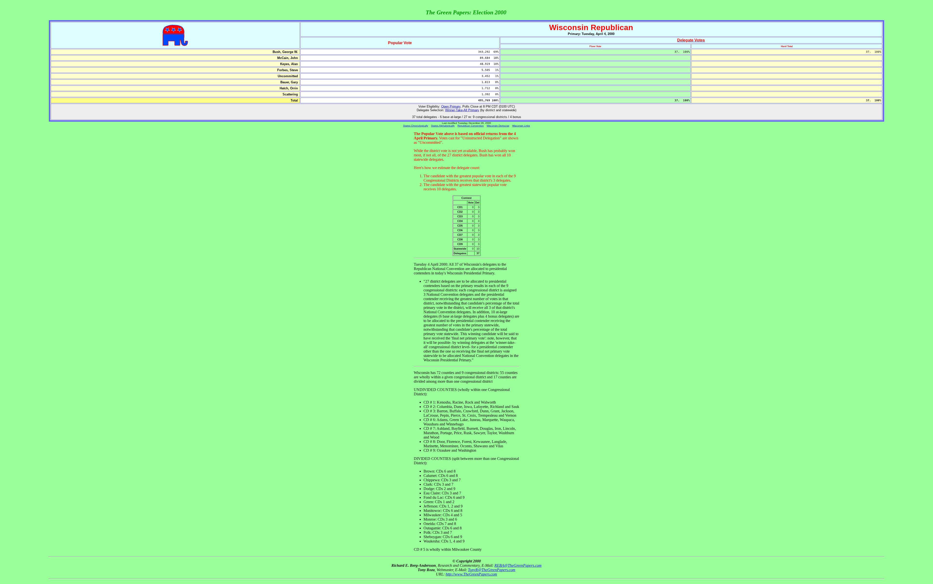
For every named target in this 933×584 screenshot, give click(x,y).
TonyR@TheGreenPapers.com (491, 570)
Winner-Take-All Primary (462, 110)
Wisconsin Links (521, 125)
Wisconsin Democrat (498, 125)
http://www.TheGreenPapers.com (471, 574)
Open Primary (450, 106)
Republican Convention (471, 125)
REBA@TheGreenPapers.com (518, 565)
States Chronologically (415, 125)
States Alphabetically (443, 125)
